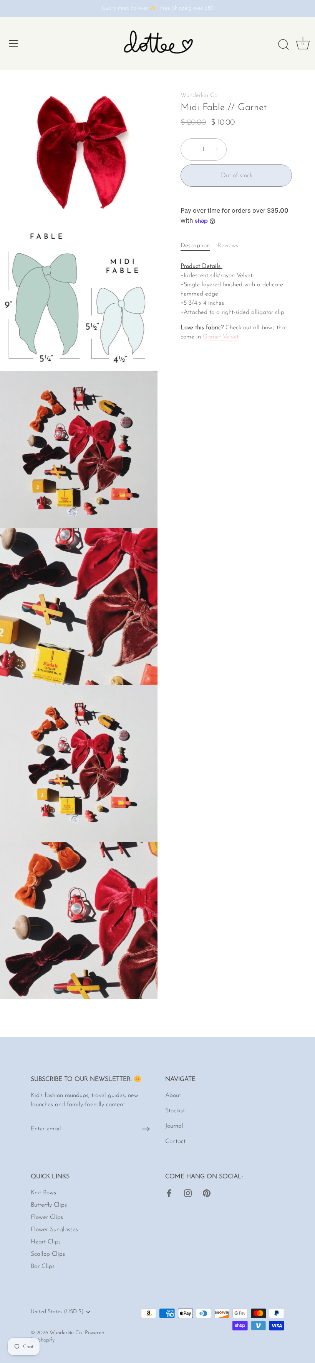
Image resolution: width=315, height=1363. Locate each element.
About (173, 1095)
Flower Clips (47, 1217)
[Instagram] (188, 1193)
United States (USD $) (57, 1311)
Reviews (227, 246)
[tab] (199, 245)
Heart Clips (46, 1242)
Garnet (221, 337)
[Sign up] (146, 1129)
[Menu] (13, 43)
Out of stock (236, 175)
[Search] (283, 44)
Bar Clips (43, 1266)
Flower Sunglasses (54, 1230)
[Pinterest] (207, 1193)
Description (195, 246)
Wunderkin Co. (200, 95)
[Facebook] (169, 1193)
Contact (175, 1141)
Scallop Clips (48, 1254)
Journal (174, 1126)
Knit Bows (43, 1193)
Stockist (175, 1111)
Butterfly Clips (49, 1205)
